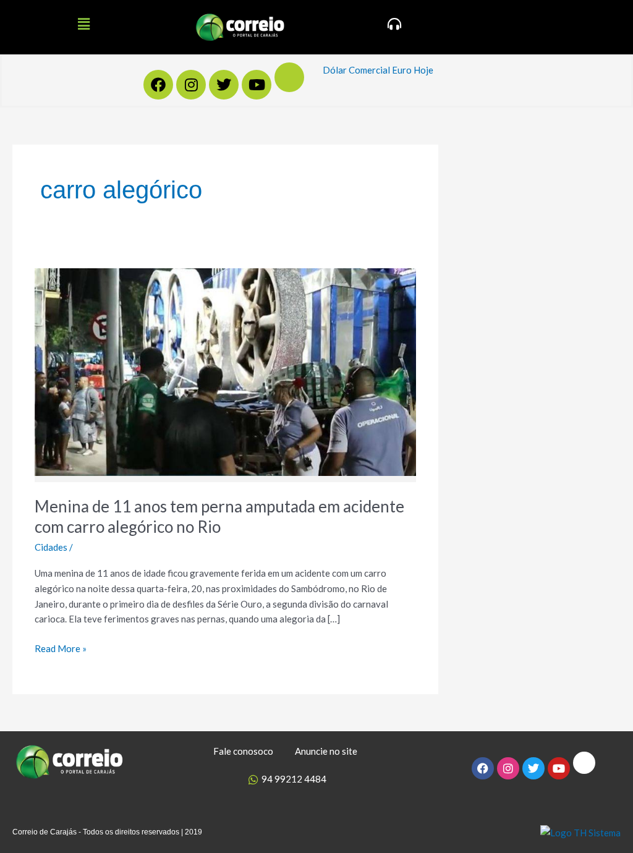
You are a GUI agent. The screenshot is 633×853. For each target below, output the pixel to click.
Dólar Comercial (356, 69)
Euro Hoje (412, 69)
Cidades (51, 547)
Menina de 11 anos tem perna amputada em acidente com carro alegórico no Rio (219, 516)
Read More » (61, 647)
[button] (83, 23)
